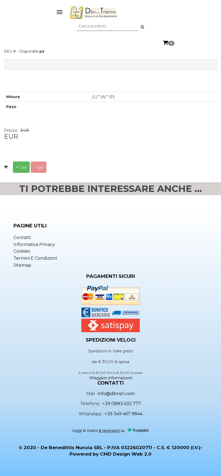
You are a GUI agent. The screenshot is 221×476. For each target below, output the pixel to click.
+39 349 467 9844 (124, 413)
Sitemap (22, 265)
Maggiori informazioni (110, 377)
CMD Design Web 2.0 (125, 454)
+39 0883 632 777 (121, 403)
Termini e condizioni (35, 258)
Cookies (21, 251)
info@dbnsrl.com (116, 393)
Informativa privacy (34, 244)
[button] (142, 27)
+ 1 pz (21, 167)
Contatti (22, 237)
